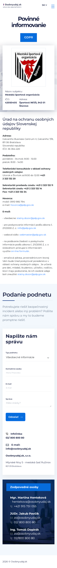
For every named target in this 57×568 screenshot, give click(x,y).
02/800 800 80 (24, 538)
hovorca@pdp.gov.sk (22, 205)
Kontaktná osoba (14, 369)
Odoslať (13, 416)
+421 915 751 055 (25, 506)
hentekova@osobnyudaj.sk (31, 501)
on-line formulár (20, 251)
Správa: (9, 399)
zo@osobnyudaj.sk (27, 517)
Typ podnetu (11, 353)
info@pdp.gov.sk (27, 228)
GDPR (28, 37)
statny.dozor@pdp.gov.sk (31, 218)
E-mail (8, 384)
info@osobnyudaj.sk (18, 448)
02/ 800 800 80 (24, 522)
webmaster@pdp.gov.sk (32, 234)
